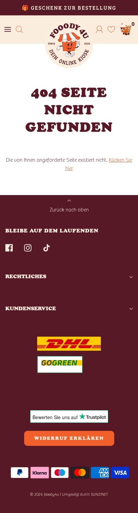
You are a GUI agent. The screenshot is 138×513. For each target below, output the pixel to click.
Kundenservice (30, 308)
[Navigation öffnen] (7, 29)
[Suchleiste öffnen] (19, 29)
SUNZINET (99, 494)
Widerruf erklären (69, 438)
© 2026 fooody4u (44, 494)
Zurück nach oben (69, 210)
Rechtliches (25, 276)
